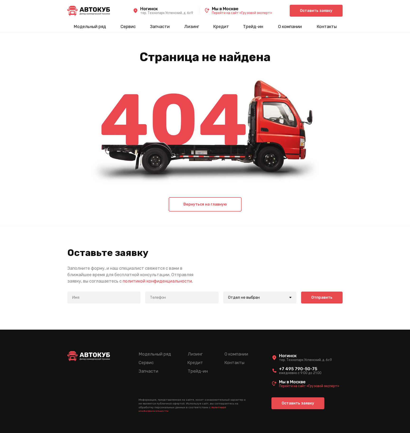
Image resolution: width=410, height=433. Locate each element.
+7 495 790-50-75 (298, 368)
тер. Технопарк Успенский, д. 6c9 (166, 13)
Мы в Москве (225, 8)
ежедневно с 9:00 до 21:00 (300, 373)
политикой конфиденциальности (157, 281)
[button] (316, 11)
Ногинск (149, 8)
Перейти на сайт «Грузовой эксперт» (242, 13)
